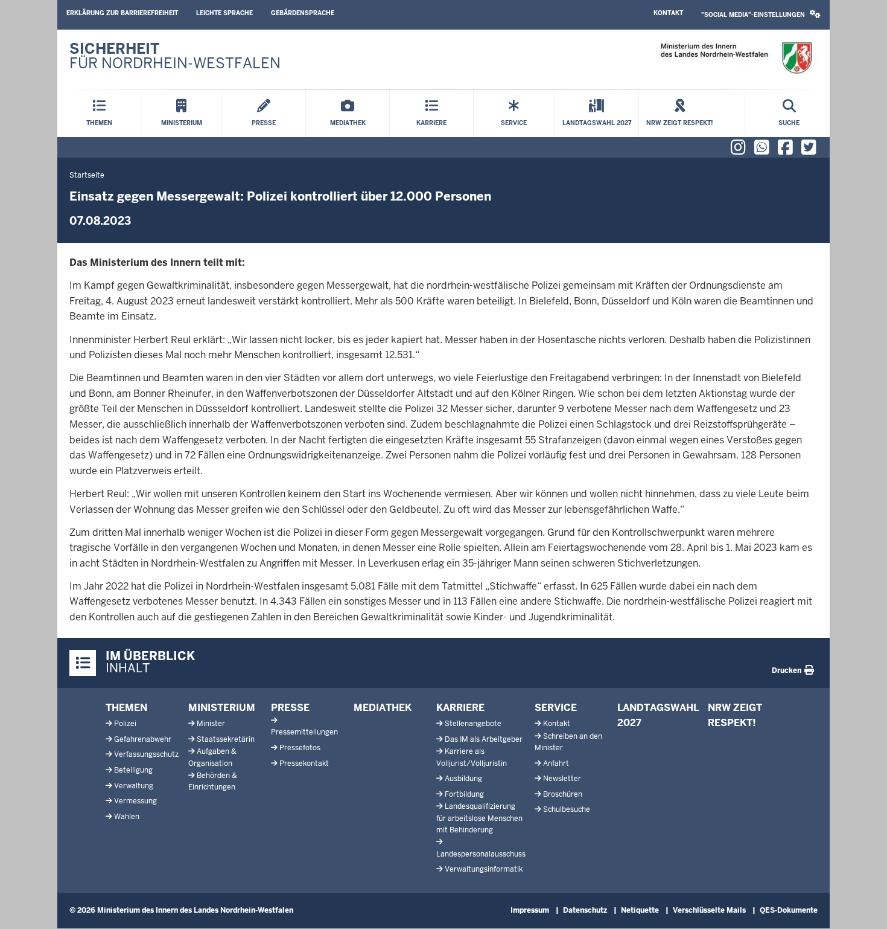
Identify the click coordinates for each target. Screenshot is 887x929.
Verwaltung (133, 786)
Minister (211, 723)
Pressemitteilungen (304, 732)
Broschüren (562, 794)
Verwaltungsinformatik (484, 869)
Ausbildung (463, 778)
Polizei (125, 723)
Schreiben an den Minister (568, 742)
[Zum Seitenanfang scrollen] (863, 906)
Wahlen (126, 816)
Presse (290, 707)
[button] (761, 15)
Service (556, 707)
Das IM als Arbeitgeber (484, 739)
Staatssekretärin (226, 739)
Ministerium (221, 707)
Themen (126, 707)
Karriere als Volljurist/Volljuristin (471, 757)
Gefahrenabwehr (142, 739)
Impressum (529, 910)
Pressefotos (299, 748)
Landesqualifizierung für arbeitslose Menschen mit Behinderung (479, 818)
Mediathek (383, 707)
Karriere (460, 707)
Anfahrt (556, 763)
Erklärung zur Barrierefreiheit (122, 13)
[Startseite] (736, 58)
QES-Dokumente (789, 910)
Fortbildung (464, 794)
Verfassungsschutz (146, 754)
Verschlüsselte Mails (709, 910)
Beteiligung (133, 770)
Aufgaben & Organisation (212, 757)
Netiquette (640, 910)
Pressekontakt (304, 763)
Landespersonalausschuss (481, 854)
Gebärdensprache (302, 13)
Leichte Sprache (224, 13)
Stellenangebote (473, 723)
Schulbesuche (566, 809)
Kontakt (668, 13)
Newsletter (562, 778)
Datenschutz (585, 910)
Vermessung (135, 801)
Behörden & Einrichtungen (212, 781)
